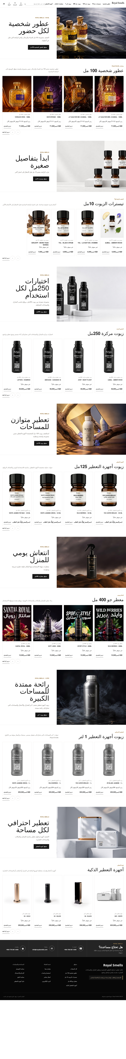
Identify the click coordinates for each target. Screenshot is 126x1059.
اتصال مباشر (47, 977)
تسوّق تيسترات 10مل (41, 179)
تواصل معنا (48, 969)
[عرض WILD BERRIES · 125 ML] (78, 490)
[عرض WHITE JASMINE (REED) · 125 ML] (47, 490)
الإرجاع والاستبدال (19, 973)
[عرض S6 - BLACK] (78, 893)
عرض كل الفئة (6, 132)
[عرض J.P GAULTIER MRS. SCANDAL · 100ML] (109, 94)
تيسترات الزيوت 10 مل (71, 977)
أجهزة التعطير (49, 4)
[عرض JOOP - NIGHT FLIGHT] (78, 357)
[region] (63, 103)
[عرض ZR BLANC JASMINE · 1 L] (109, 760)
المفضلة (15, 4)
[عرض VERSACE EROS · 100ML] (16, 94)
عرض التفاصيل (99, 126)
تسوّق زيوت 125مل (41, 443)
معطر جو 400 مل (72, 981)
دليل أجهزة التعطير (19, 981)
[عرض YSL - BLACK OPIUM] (62, 223)
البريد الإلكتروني (46, 981)
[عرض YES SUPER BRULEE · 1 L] (78, 760)
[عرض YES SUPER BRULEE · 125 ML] (109, 490)
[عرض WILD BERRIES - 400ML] (109, 623)
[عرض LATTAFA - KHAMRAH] (16, 357)
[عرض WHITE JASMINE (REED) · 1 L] (16, 760)
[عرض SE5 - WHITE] (109, 893)
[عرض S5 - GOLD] (16, 893)
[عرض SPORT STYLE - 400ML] (78, 623)
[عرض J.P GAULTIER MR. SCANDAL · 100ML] (78, 94)
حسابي (20, 4)
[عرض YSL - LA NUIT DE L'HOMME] (87, 223)
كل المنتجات (73, 969)
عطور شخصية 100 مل (71, 973)
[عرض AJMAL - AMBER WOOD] (112, 223)
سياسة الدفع (21, 977)
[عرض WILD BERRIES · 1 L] (47, 760)
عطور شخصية (106, 4)
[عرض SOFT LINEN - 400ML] (47, 623)
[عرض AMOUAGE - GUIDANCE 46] (47, 357)
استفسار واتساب (46, 973)
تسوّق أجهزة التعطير (41, 846)
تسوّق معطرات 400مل (41, 576)
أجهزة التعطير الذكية (71, 985)
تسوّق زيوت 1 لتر (42, 715)
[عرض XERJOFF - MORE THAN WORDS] (38, 223)
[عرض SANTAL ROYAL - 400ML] (16, 623)
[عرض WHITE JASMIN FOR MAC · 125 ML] (16, 490)
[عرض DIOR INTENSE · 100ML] (47, 94)
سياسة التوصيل (20, 969)
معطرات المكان (59, 4)
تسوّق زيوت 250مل (41, 312)
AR (4, 4)
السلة (9, 4)
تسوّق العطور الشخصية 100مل (38, 47)
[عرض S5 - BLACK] (47, 893)
